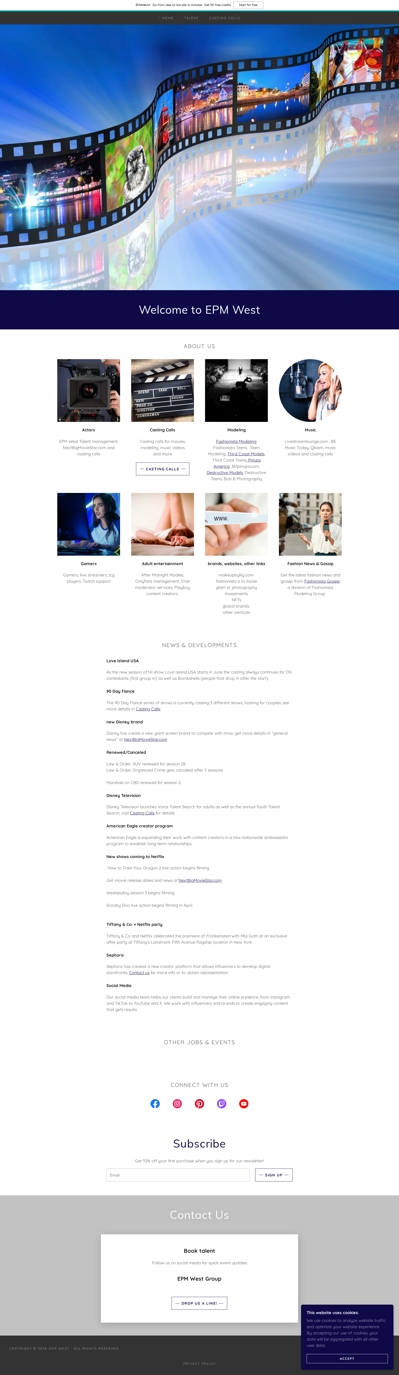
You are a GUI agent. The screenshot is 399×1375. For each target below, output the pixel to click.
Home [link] (168, 18)
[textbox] (177, 1175)
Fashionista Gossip (322, 581)
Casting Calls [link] (224, 18)
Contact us (139, 972)
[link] (155, 1104)
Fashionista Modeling (236, 441)
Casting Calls (162, 469)
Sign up (274, 1175)
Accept (347, 1358)
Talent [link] (191, 18)
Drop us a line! (199, 1303)
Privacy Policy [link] (199, 1364)
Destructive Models (225, 472)
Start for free (248, 5)
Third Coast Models (245, 453)
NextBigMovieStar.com (145, 739)
